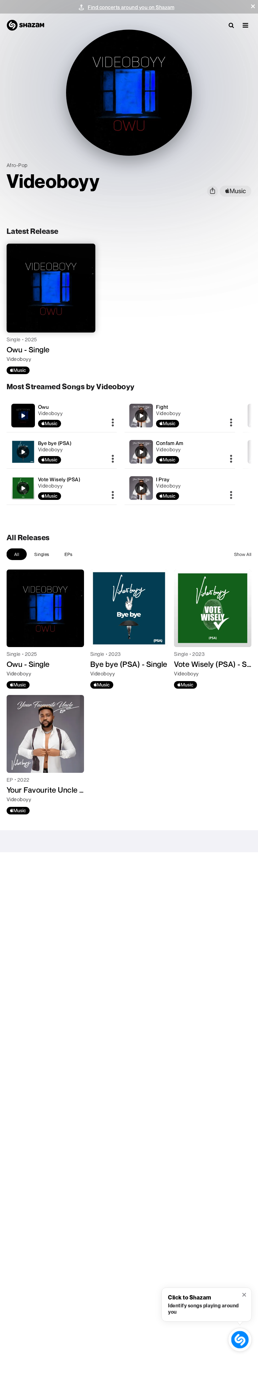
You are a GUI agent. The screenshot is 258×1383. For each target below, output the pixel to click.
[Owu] (62, 415)
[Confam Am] (180, 451)
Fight (162, 407)
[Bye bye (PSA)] (62, 451)
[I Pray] (180, 488)
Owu (43, 407)
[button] (253, 6)
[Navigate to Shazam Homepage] (25, 25)
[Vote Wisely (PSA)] (62, 488)
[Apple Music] (18, 370)
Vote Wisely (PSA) (59, 479)
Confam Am (169, 443)
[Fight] (180, 415)
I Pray (162, 479)
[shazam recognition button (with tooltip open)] (239, 1339)
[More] (113, 423)
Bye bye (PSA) (55, 443)
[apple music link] (235, 191)
